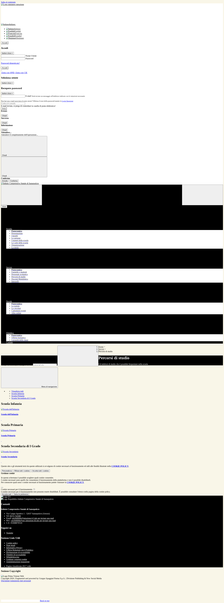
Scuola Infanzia (17, 393)
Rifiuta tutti (22, 471)
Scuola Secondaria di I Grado (23, 398)
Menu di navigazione (49, 387)
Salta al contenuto (8, 2)
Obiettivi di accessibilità (16, 555)
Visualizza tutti (17, 391)
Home (100, 347)
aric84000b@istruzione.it (33, 518)
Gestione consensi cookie (16, 559)
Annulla (5, 181)
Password (29, 58)
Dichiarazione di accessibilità (18, 552)
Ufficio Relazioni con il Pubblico (19, 550)
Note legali (10, 545)
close (4, 207)
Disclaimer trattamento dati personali (16, 581)
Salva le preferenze (21, 494)
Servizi (101, 349)
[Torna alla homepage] (112, 183)
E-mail (28, 96)
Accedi (4, 43)
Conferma (14, 181)
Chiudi (4, 116)
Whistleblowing (12, 557)
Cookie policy (12, 543)
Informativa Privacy (14, 548)
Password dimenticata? (10, 63)
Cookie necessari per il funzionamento (17, 489)
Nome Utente (31, 56)
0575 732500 (15, 516)
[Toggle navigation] (21, 195)
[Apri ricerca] (202, 195)
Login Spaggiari (67, 101)
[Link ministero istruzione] (12, 4)
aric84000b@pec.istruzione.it (33, 521)
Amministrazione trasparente (18, 562)
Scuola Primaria (17, 396)
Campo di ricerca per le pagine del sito (16, 365)
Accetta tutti (40, 471)
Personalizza (7, 471)
